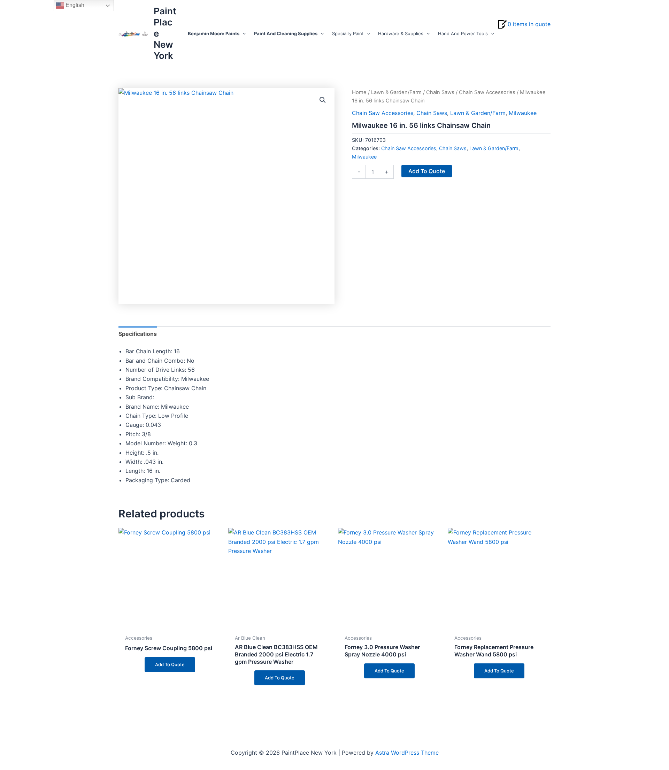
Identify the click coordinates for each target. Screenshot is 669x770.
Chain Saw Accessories (487, 92)
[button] (242, 33)
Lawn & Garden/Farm (396, 92)
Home (359, 92)
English (74, 5)
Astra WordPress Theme (407, 752)
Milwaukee (523, 112)
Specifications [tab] (137, 333)
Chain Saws (440, 92)
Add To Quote (426, 171)
